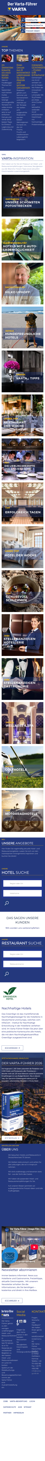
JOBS (5, 1401)
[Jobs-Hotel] (22, 615)
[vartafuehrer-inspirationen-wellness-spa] (22, 703)
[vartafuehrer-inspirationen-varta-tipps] (22, 351)
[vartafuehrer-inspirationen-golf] (22, 747)
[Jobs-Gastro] (22, 659)
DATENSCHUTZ (9, 1407)
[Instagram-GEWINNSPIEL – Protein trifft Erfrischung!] (37, 58)
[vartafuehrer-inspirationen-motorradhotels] (22, 791)
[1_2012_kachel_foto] (22, 176)
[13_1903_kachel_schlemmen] (22, 571)
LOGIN (32, 1401)
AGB (20, 1407)
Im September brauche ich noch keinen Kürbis (7, 71)
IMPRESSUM (18, 1413)
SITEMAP (27, 1407)
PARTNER (7, 1413)
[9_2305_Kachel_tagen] (22, 483)
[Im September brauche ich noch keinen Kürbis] (7, 58)
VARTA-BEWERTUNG (18, 1401)
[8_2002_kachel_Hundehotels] (22, 307)
